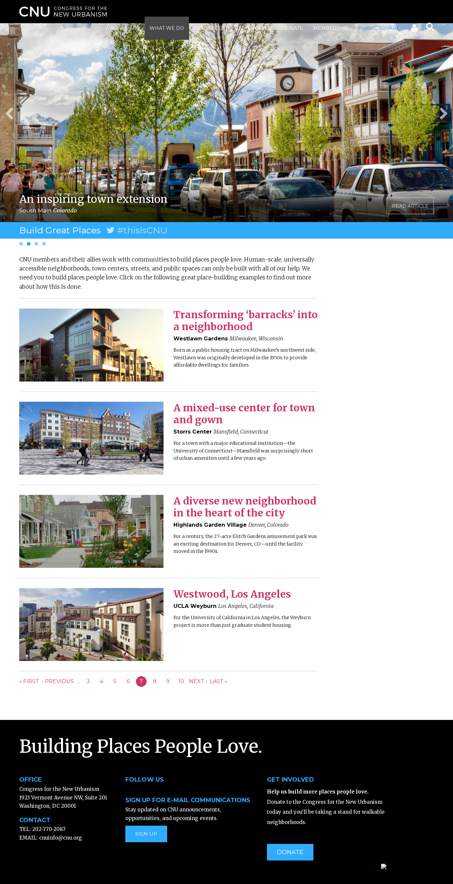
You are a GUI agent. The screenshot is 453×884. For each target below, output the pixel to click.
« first (29, 681)
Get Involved (253, 28)
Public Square (379, 28)
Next (441, 112)
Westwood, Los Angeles (232, 594)
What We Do (167, 28)
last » (218, 681)
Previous (12, 112)
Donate (292, 28)
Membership (331, 28)
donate (290, 852)
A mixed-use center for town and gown (244, 413)
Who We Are (122, 28)
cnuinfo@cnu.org (60, 838)
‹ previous (58, 681)
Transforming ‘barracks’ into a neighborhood (245, 320)
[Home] (63, 12)
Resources (209, 28)
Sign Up (146, 834)
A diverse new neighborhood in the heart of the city (244, 507)
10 (181, 681)
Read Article (410, 206)
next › (198, 681)
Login (413, 29)
